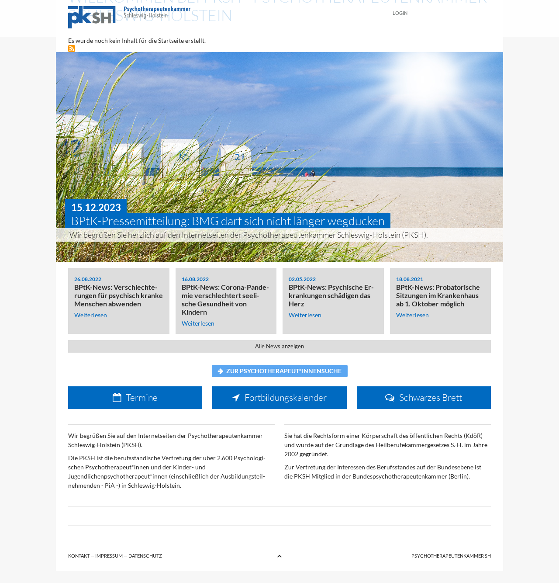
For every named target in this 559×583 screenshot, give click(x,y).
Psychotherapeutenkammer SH (451, 556)
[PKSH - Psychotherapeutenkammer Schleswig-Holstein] (225, 18)
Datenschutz (145, 556)
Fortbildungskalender (286, 397)
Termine (142, 397)
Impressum (109, 556)
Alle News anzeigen (279, 346)
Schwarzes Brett (430, 397)
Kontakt (79, 556)
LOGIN (400, 13)
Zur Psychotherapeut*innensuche (284, 371)
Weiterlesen (90, 315)
